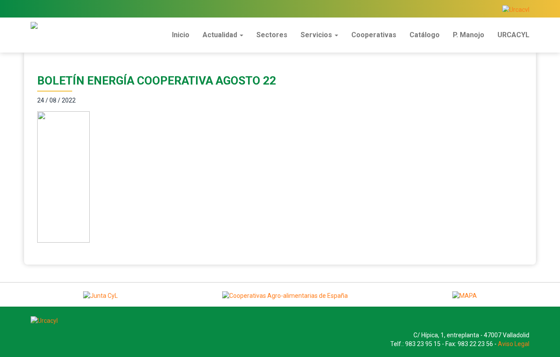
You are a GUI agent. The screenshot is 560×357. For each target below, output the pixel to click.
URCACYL (513, 35)
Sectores (271, 35)
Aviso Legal (513, 343)
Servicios (317, 35)
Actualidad (221, 35)
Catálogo (425, 35)
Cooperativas (373, 35)
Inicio (180, 35)
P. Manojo (468, 35)
